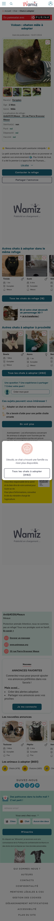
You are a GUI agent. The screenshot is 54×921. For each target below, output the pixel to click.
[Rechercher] (11, 4)
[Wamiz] (31, 3)
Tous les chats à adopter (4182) (27, 473)
